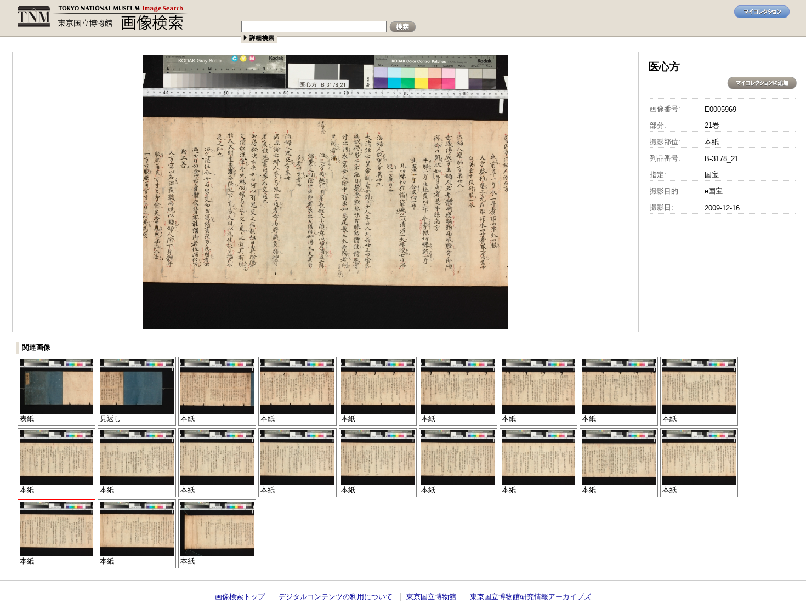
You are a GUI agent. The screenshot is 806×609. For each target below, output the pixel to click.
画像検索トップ (240, 597)
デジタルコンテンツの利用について (336, 597)
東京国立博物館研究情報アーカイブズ (530, 597)
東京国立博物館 (431, 597)
